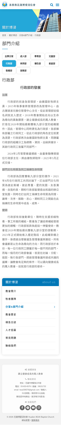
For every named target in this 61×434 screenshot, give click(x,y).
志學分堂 (9, 56)
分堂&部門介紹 (25, 35)
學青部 (37, 56)
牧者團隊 (11, 299)
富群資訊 (35, 420)
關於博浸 (13, 35)
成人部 (23, 56)
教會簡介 (11, 291)
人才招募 (11, 330)
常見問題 (11, 338)
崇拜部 (23, 63)
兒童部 (52, 56)
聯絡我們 (11, 345)
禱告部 (37, 63)
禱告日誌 (11, 322)
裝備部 (9, 70)
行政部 (38, 35)
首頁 (4, 35)
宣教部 (23, 70)
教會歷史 (11, 314)
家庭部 (52, 63)
